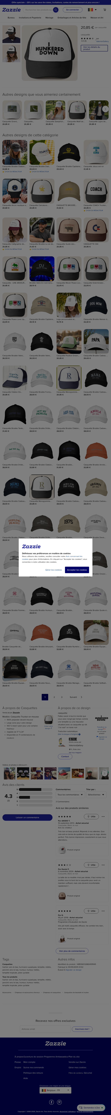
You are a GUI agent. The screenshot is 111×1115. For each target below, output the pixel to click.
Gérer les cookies (53, 570)
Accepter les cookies (77, 570)
